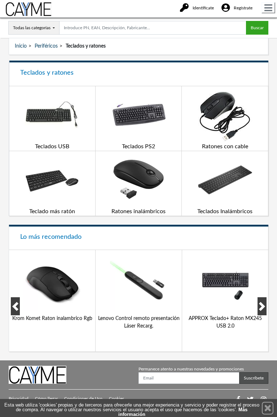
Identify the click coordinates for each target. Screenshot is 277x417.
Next (262, 306)
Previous (15, 306)
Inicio (21, 46)
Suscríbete (254, 378)
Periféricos (46, 46)
